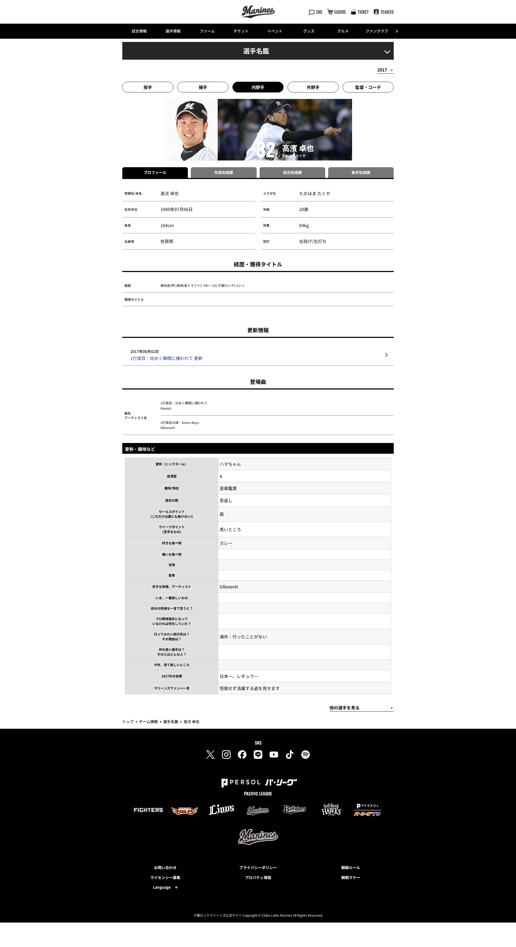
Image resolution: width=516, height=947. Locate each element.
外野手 (313, 87)
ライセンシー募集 (165, 877)
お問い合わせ (165, 867)
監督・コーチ (368, 87)
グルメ (343, 31)
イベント (274, 31)
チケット (241, 31)
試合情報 (139, 31)
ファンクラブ (377, 31)
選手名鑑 (170, 721)
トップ (128, 721)
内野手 (258, 87)
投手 (148, 87)
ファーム (207, 31)
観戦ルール (350, 867)
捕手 (203, 87)
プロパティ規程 (258, 877)
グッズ (308, 31)
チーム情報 (148, 721)
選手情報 (173, 31)
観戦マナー (350, 877)
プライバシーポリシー (258, 867)
